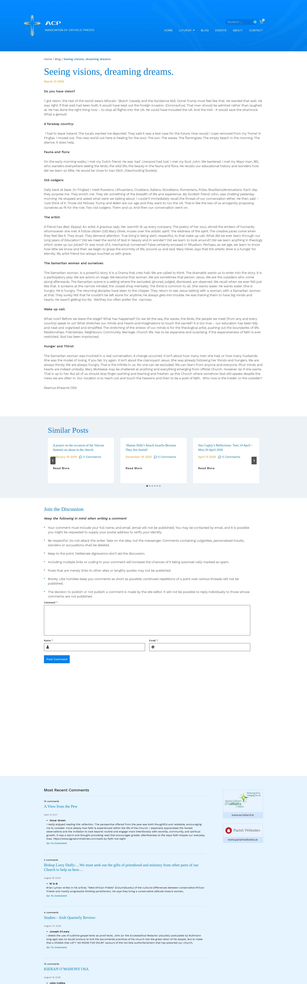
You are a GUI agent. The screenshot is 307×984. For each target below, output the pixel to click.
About (238, 30)
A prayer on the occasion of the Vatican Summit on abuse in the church (78, 447)
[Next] (254, 460)
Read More (61, 468)
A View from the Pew (60, 806)
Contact (256, 30)
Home (168, 30)
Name (48, 640)
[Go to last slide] (52, 460)
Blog (205, 30)
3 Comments (92, 456)
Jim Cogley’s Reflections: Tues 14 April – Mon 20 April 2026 (225, 447)
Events (220, 30)
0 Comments (167, 456)
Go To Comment (56, 843)
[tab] (147, 486)
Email (153, 640)
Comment (51, 602)
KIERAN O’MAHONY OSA (67, 969)
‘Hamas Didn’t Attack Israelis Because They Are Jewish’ (151, 447)
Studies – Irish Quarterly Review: (70, 917)
